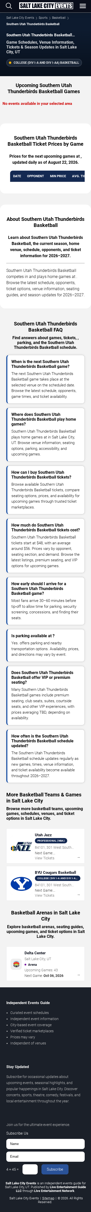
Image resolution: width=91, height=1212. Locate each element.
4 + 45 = (12, 1169)
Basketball (59, 18)
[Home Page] (46, 6)
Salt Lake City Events (20, 18)
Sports (43, 18)
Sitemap (48, 1198)
